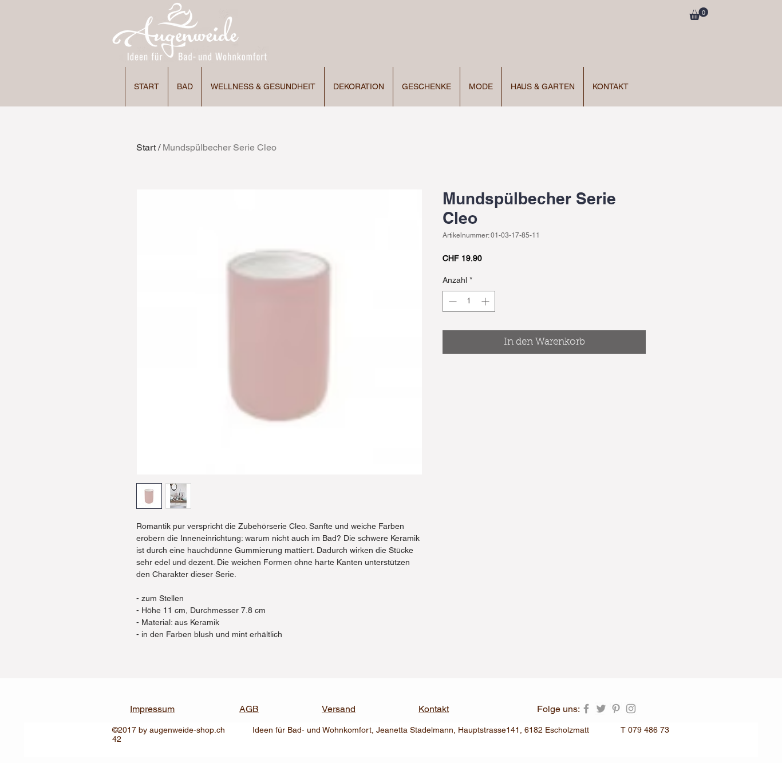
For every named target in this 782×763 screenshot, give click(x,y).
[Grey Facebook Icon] (586, 708)
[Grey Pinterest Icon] (616, 708)
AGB (249, 708)
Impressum (152, 708)
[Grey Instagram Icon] (631, 708)
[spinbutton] (469, 301)
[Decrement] (451, 301)
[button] (698, 13)
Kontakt (433, 708)
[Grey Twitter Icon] (601, 708)
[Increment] (486, 301)
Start (146, 147)
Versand (339, 708)
